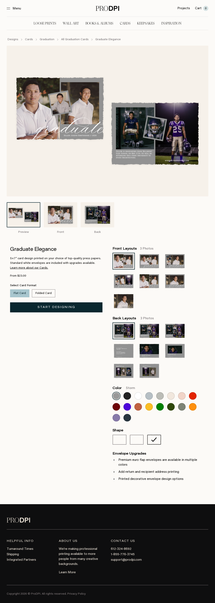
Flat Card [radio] (20, 293)
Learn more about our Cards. (29, 268)
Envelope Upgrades (129, 453)
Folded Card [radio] (43, 293)
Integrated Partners (21, 560)
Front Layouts (133, 248)
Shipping (13, 554)
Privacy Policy (76, 594)
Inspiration (171, 23)
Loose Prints (45, 23)
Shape (118, 430)
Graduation (47, 39)
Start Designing (56, 307)
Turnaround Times (20, 549)
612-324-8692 (121, 549)
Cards (125, 23)
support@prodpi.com (126, 560)
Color (124, 388)
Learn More (67, 572)
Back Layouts (133, 318)
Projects (183, 8)
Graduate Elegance (108, 39)
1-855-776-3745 (123, 554)
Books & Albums (99, 23)
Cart (201, 8)
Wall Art (71, 23)
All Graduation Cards (75, 39)
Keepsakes (146, 23)
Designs (13, 39)
